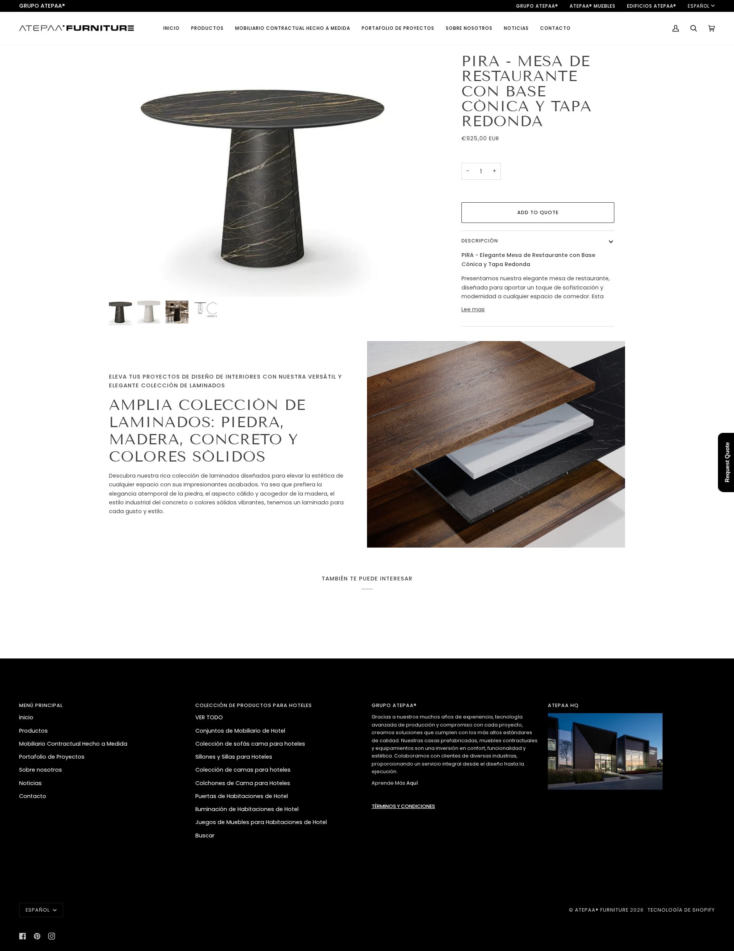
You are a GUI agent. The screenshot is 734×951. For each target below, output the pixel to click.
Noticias (30, 783)
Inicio (26, 717)
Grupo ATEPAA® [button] (394, 705)
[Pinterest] (37, 936)
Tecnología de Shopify (681, 910)
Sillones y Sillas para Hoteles (233, 757)
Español (699, 6)
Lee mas (473, 309)
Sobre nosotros (40, 770)
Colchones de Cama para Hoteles (242, 783)
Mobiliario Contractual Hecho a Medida (73, 744)
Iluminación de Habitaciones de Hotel (247, 809)
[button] (207, 28)
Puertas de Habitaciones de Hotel (241, 796)
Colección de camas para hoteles (243, 770)
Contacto (32, 796)
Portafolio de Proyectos (51, 757)
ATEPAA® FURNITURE (601, 910)
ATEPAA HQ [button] (563, 705)
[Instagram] (51, 936)
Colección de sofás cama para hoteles (250, 744)
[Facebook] (22, 936)
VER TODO (209, 717)
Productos (33, 731)
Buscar (204, 835)
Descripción (479, 240)
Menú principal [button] (41, 705)
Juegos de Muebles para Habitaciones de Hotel (261, 822)
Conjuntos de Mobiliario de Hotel (240, 731)
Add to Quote (538, 212)
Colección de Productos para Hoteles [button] (253, 705)
